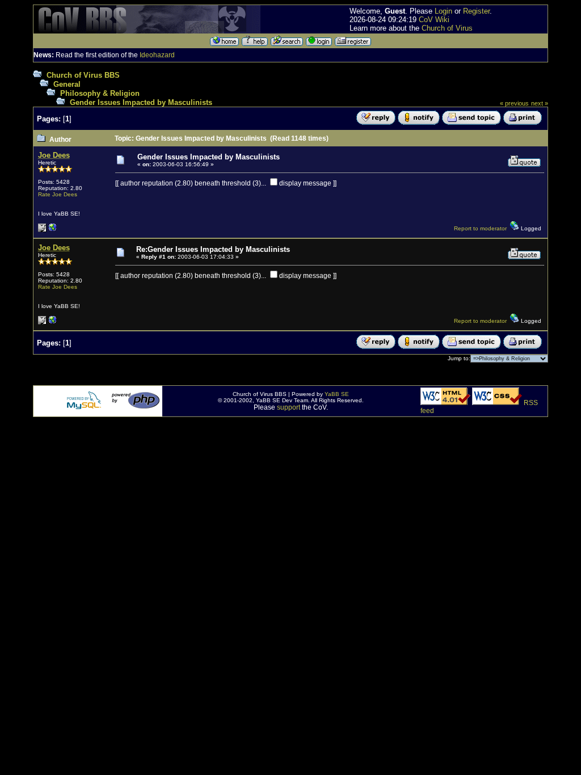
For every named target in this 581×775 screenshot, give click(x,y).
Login (443, 11)
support (288, 407)
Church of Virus (447, 28)
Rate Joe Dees (57, 194)
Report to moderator (480, 228)
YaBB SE (337, 394)
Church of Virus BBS (83, 75)
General (67, 84)
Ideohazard (157, 55)
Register (476, 11)
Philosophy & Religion (100, 93)
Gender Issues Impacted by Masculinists (141, 102)
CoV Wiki (434, 19)
